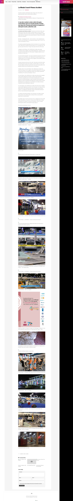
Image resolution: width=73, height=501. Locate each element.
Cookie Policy (19, 1)
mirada (27, 453)
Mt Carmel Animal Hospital (65, 62)
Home (6, 1)
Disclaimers (24, 1)
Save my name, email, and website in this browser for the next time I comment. (31, 483)
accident (21, 453)
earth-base (66, 2)
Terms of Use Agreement (31, 1)
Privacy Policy (14, 1)
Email (33, 477)
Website (20, 480)
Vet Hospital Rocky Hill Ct (31, 465)
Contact (9, 1)
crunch (24, 453)
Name (20, 477)
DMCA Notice (38, 1)
